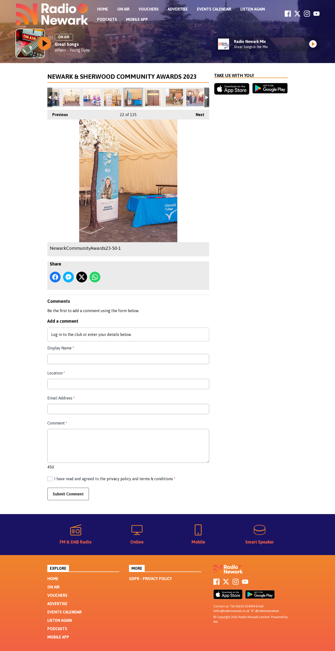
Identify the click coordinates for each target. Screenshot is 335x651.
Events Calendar (214, 9)
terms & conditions (156, 479)
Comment (57, 423)
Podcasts (107, 19)
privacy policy (119, 479)
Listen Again (252, 9)
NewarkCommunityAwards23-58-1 (195, 97)
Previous (57, 114)
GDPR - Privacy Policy (150, 578)
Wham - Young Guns (72, 50)
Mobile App (137, 19)
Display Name (60, 348)
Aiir (215, 622)
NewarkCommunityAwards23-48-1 (92, 97)
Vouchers (149, 9)
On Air (123, 9)
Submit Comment (68, 494)
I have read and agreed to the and (114, 479)
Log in (56, 334)
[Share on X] (81, 277)
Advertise (178, 9)
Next (197, 114)
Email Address (61, 398)
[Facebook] (288, 15)
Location (56, 373)
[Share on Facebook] (55, 277)
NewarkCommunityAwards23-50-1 (133, 97)
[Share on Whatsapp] (95, 277)
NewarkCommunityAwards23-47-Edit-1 (71, 97)
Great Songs (67, 44)
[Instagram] (307, 15)
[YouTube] (316, 15)
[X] (297, 15)
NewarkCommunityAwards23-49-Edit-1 (112, 97)
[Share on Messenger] (68, 277)
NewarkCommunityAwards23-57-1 (174, 97)
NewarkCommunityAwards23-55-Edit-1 (153, 97)
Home (102, 9)
